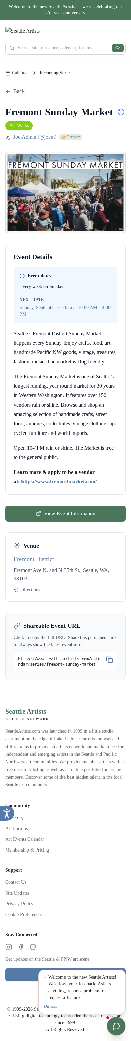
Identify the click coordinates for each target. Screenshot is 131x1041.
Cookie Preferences (23, 914)
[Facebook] (20, 947)
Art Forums (16, 828)
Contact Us (15, 882)
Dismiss (50, 1006)
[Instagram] (8, 947)
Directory (14, 817)
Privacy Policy (19, 903)
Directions (30, 589)
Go (117, 48)
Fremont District (34, 559)
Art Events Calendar (24, 839)
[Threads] (33, 947)
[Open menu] (121, 31)
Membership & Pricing (27, 850)
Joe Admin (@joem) (34, 137)
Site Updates (17, 893)
